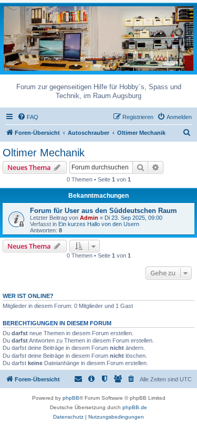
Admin (89, 218)
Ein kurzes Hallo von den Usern (98, 224)
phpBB (71, 398)
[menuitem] (27, 117)
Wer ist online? (28, 296)
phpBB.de (134, 407)
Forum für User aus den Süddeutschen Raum (103, 211)
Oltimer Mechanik (44, 152)
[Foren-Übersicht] (98, 38)
